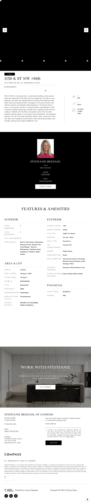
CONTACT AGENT (45, 186)
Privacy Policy (70, 436)
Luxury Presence (31, 490)
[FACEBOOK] (6, 496)
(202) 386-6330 (11, 424)
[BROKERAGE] (16, 496)
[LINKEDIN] (11, 496)
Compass (44, 464)
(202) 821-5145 (10, 420)
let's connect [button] (45, 387)
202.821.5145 (45, 174)
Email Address (51, 424)
